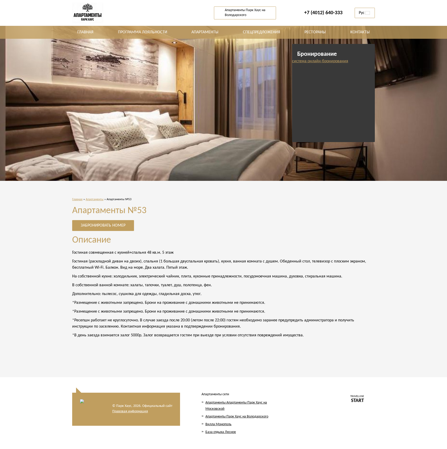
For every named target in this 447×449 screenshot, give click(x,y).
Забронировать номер (103, 225)
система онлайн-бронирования (320, 61)
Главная (77, 199)
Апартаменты (94, 199)
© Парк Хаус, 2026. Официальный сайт (142, 406)
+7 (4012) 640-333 (323, 13)
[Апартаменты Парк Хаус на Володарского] (94, 13)
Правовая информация (130, 411)
